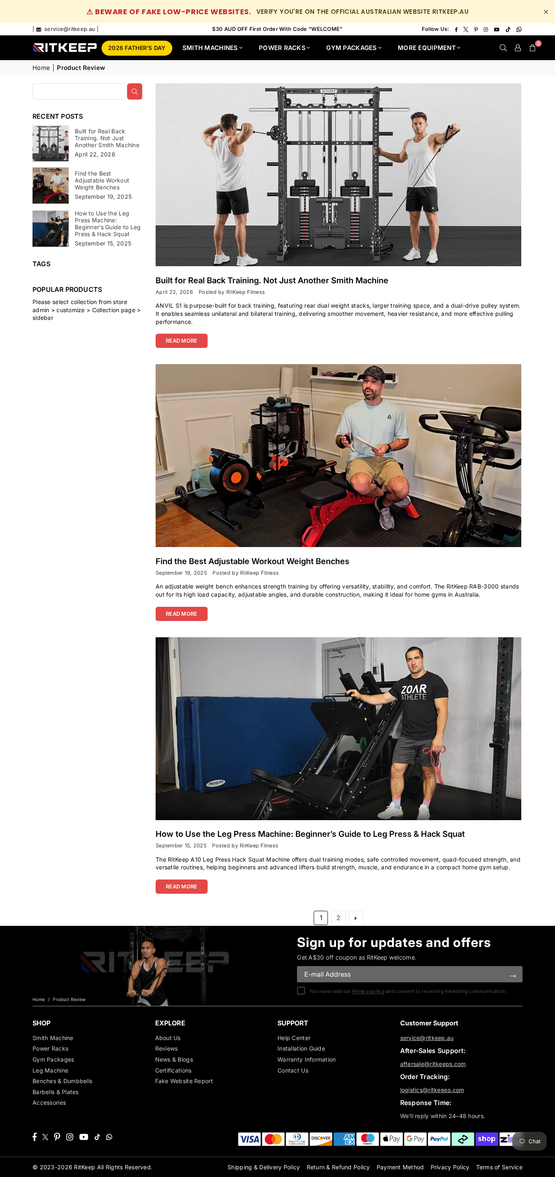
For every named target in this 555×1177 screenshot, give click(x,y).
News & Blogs (174, 1059)
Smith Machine (53, 1037)
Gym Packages (53, 1059)
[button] (532, 47)
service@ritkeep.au (427, 1037)
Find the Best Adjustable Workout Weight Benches (252, 561)
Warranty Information (307, 1059)
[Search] (503, 47)
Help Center (294, 1037)
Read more (181, 340)
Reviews (166, 1048)
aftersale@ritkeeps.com (433, 1063)
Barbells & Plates (56, 1091)
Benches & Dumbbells (62, 1080)
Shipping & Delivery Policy (264, 1167)
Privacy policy (368, 991)
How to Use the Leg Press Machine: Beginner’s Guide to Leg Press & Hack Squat (310, 834)
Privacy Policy (450, 1167)
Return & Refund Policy (338, 1167)
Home (41, 68)
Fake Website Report (184, 1080)
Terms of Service (499, 1167)
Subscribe (512, 974)
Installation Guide (301, 1048)
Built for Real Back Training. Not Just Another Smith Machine (272, 280)
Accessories (49, 1102)
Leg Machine (50, 1070)
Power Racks (50, 1048)
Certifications (173, 1070)
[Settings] (517, 47)
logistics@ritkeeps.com (432, 1089)
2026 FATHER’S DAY (137, 47)
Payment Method (400, 1167)
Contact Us (293, 1070)
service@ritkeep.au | (71, 29)
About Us (168, 1037)
